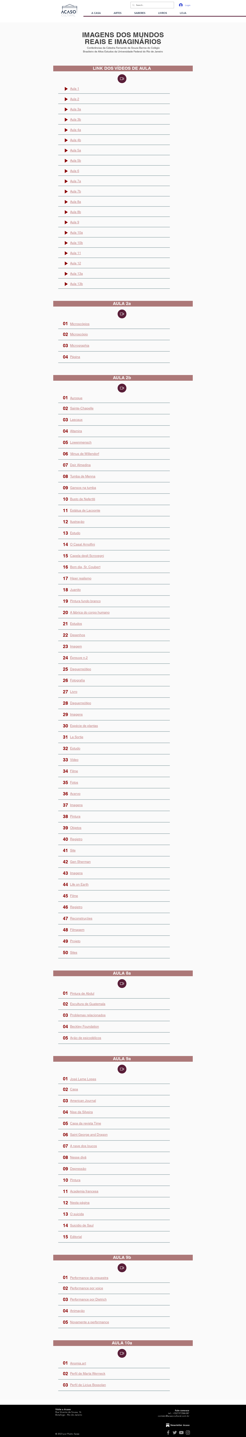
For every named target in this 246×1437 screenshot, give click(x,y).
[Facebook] (168, 1432)
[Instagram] (188, 1432)
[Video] (122, 78)
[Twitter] (175, 1432)
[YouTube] (181, 1432)
